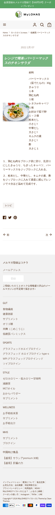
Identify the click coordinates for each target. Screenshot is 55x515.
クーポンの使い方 (11, 494)
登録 (13, 278)
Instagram (25, 494)
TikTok (34, 494)
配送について (29, 482)
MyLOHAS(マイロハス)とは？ (15, 491)
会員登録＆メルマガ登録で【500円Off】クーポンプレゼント (27, 4)
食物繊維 (8, 309)
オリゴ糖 (8, 324)
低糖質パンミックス (14, 334)
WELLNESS (9, 407)
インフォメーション (12, 482)
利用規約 (29, 488)
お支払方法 (8, 485)
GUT (5, 303)
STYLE (6, 372)
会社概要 (19, 485)
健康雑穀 (8, 314)
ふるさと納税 (36, 491)
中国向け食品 (10, 452)
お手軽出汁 (9, 423)
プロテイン (9, 443)
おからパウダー (12, 393)
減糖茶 (6, 383)
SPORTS (7, 343)
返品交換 (41, 482)
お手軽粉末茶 (10, 413)
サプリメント (10, 319)
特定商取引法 (31, 485)
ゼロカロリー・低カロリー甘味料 (22, 378)
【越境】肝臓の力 (13, 463)
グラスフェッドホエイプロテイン (22, 349)
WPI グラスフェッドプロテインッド (23, 358)
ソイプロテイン (12, 363)
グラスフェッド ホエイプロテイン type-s (26, 354)
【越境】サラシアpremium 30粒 (21, 458)
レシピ (8, 205)
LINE (40, 494)
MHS (5, 432)
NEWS (37, 488)
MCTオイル (9, 388)
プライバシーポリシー (13, 488)
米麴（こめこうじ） (14, 329)
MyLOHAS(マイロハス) (27, 498)
